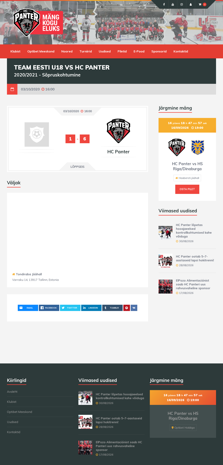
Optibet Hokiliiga (185, 427)
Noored (66, 51)
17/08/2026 (186, 293)
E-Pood (139, 51)
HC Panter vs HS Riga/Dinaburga (187, 166)
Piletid (122, 51)
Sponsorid (159, 51)
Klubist (15, 51)
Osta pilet (187, 189)
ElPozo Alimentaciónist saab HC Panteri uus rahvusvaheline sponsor (193, 284)
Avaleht (12, 391)
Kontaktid (181, 51)
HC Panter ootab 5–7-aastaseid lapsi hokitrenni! (195, 258)
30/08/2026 (186, 241)
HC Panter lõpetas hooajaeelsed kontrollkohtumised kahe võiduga (194, 230)
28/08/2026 (186, 265)
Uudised (105, 51)
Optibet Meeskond (40, 51)
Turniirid (85, 51)
